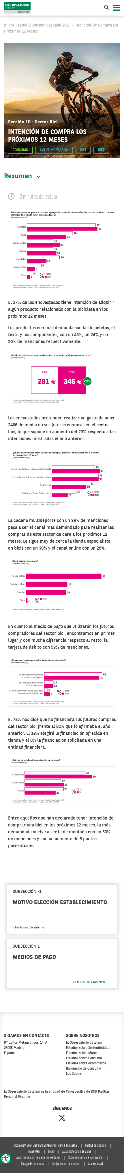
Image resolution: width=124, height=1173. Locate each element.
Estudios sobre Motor (81, 1053)
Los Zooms (74, 1074)
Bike (101, 150)
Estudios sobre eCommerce (86, 1063)
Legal (51, 1152)
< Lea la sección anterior (28, 927)
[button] (6, 1158)
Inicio (9, 25)
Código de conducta (32, 1164)
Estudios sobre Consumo (84, 1058)
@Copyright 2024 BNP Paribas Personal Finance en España (45, 1146)
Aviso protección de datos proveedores (38, 1158)
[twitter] (62, 1118)
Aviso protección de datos (76, 1152)
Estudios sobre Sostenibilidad (88, 1048)
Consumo (20, 150)
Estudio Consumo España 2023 (44, 25)
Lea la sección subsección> (89, 982)
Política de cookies (95, 1146)
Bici (83, 150)
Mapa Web (34, 1152)
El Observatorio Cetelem (84, 1043)
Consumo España (54, 150)
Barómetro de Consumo (83, 1068)
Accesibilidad (95, 1164)
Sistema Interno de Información (85, 1158)
